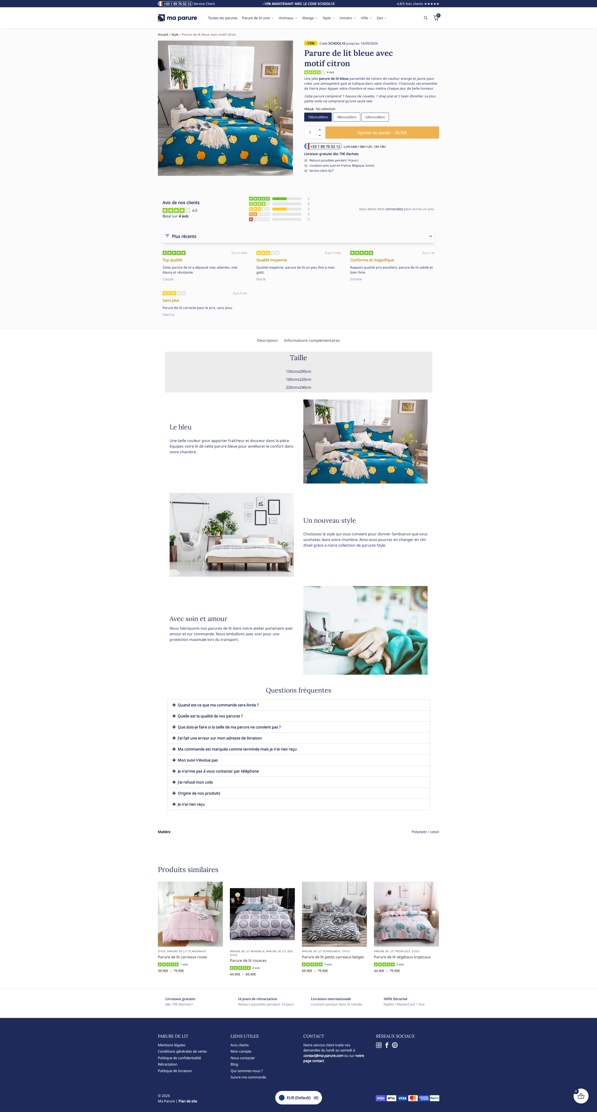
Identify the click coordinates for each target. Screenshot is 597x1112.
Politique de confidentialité (179, 1057)
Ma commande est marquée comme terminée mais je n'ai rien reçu (237, 749)
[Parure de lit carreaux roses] (190, 914)
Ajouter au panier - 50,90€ (382, 132)
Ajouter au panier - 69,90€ (334, 980)
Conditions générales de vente (182, 1051)
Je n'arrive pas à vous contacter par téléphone (218, 771)
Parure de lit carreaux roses (182, 957)
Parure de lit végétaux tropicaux (402, 957)
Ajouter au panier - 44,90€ (262, 984)
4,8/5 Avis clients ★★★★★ (418, 3)
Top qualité (172, 260)
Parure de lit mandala (247, 951)
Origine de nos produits (199, 793)
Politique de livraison (175, 1070)
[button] (320, 130)
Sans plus (171, 300)
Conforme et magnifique (372, 260)
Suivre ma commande (248, 1077)
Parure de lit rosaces (248, 960)
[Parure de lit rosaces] (262, 914)
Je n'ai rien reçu (191, 804)
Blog (234, 1064)
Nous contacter (243, 1057)
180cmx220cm (347, 117)
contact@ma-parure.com (323, 1055)
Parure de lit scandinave (186, 951)
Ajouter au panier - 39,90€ (190, 980)
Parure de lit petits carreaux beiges (333, 957)
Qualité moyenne (271, 260)
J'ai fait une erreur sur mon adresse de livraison (220, 738)
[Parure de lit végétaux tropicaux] (406, 914)
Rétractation (167, 1064)
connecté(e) (394, 209)
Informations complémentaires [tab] (312, 340)
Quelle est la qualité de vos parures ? (210, 716)
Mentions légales (171, 1045)
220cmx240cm (375, 117)
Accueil (163, 34)
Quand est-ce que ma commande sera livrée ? (218, 705)
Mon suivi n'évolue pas (198, 760)
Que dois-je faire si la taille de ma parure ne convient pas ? (229, 727)
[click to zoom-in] (225, 108)
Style (175, 34)
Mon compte (241, 1051)
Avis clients (240, 1045)
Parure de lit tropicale (392, 951)
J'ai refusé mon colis (195, 782)
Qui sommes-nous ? (247, 1070)
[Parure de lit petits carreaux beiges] (334, 914)
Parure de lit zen (279, 951)
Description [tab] (267, 340)
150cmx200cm (318, 117)
